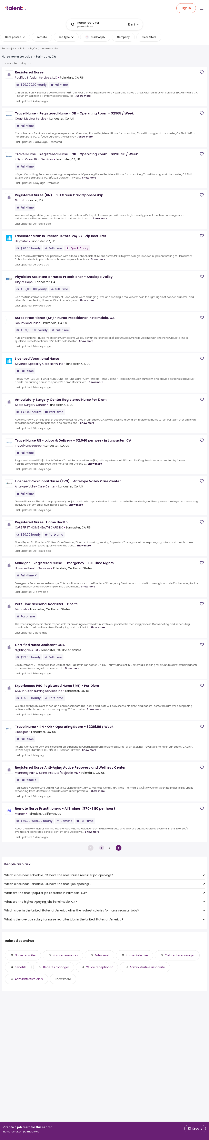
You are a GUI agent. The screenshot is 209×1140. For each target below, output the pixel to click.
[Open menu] (201, 8)
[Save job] (202, 72)
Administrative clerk (29, 979)
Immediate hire (137, 955)
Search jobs (9, 48)
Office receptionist (99, 967)
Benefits (21, 967)
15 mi (131, 24)
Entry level (102, 955)
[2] (118, 848)
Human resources (65, 955)
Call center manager (180, 955)
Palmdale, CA (28, 48)
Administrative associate (147, 967)
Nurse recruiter (25, 955)
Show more (83, 96)
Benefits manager (56, 967)
